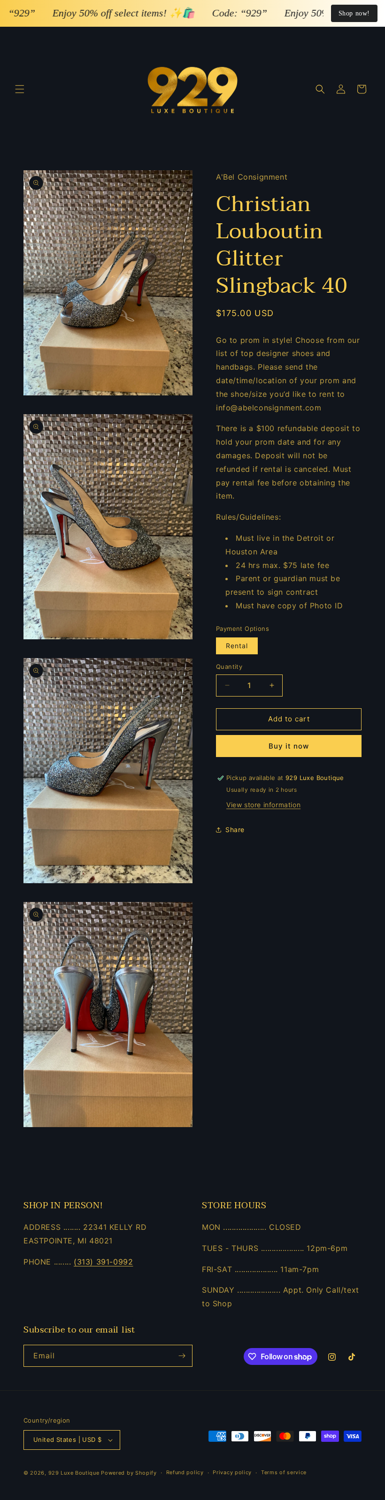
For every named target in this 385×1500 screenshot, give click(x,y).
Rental (237, 646)
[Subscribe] (181, 1356)
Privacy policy (232, 1472)
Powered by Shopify (129, 1473)
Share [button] (235, 829)
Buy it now (289, 746)
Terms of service (284, 1472)
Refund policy (185, 1472)
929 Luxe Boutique (74, 1473)
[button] (19, 89)
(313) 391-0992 (103, 1261)
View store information (263, 805)
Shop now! (354, 13)
